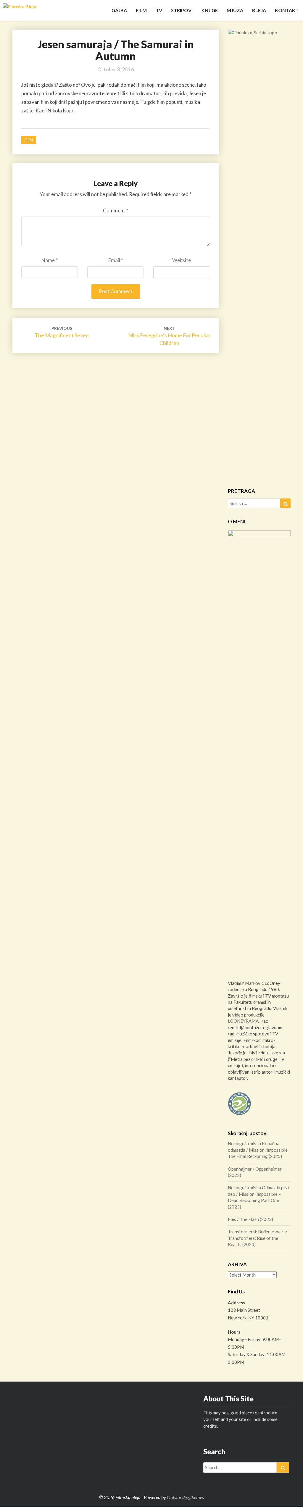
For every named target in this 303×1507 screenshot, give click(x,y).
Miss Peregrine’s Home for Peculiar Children (169, 336)
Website (181, 260)
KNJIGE (210, 10)
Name (49, 260)
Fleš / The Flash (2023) (250, 1219)
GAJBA (119, 10)
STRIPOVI (182, 10)
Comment (115, 210)
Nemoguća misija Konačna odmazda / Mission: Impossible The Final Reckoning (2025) (258, 1150)
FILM (141, 10)
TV (159, 10)
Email (115, 260)
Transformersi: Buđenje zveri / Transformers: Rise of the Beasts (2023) (257, 1238)
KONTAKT (287, 10)
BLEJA (259, 10)
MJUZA (235, 10)
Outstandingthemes (185, 1497)
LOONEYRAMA (243, 1021)
